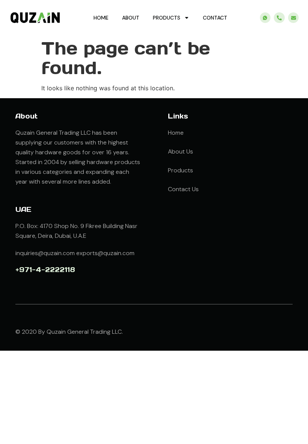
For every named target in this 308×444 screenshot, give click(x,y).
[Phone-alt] (279, 17)
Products (166, 17)
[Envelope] (293, 17)
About (130, 17)
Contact (215, 17)
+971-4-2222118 (45, 269)
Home (101, 17)
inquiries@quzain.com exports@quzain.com (74, 253)
